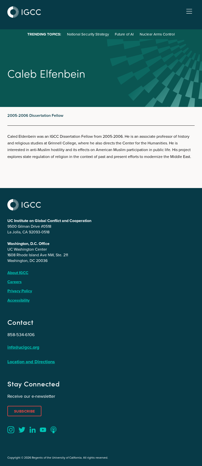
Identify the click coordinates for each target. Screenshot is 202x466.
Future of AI (124, 34)
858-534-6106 (21, 334)
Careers (14, 282)
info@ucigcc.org (23, 347)
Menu (189, 11)
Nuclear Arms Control (157, 34)
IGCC (24, 12)
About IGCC (17, 273)
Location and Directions (31, 362)
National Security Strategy (88, 34)
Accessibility (18, 300)
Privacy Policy (19, 291)
